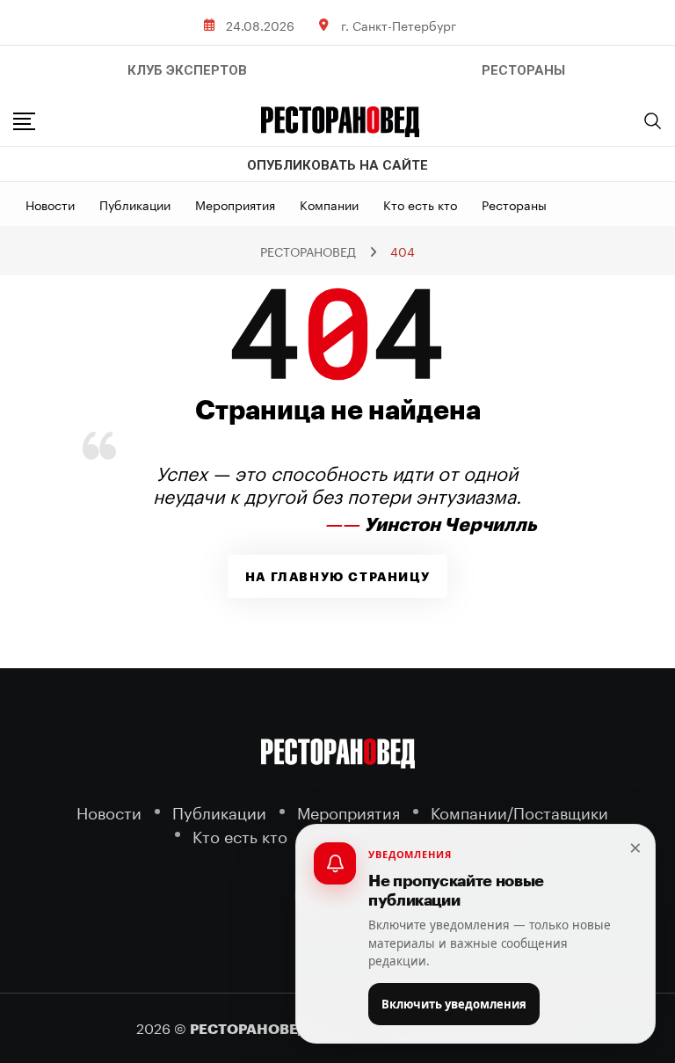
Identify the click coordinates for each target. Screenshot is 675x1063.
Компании (329, 204)
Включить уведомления (453, 1004)
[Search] (653, 120)
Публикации (135, 204)
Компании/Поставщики (519, 811)
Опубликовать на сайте (337, 165)
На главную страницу (337, 577)
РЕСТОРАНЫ (523, 70)
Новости (50, 204)
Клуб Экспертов (187, 70)
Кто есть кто (420, 204)
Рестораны (514, 204)
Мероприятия (235, 204)
